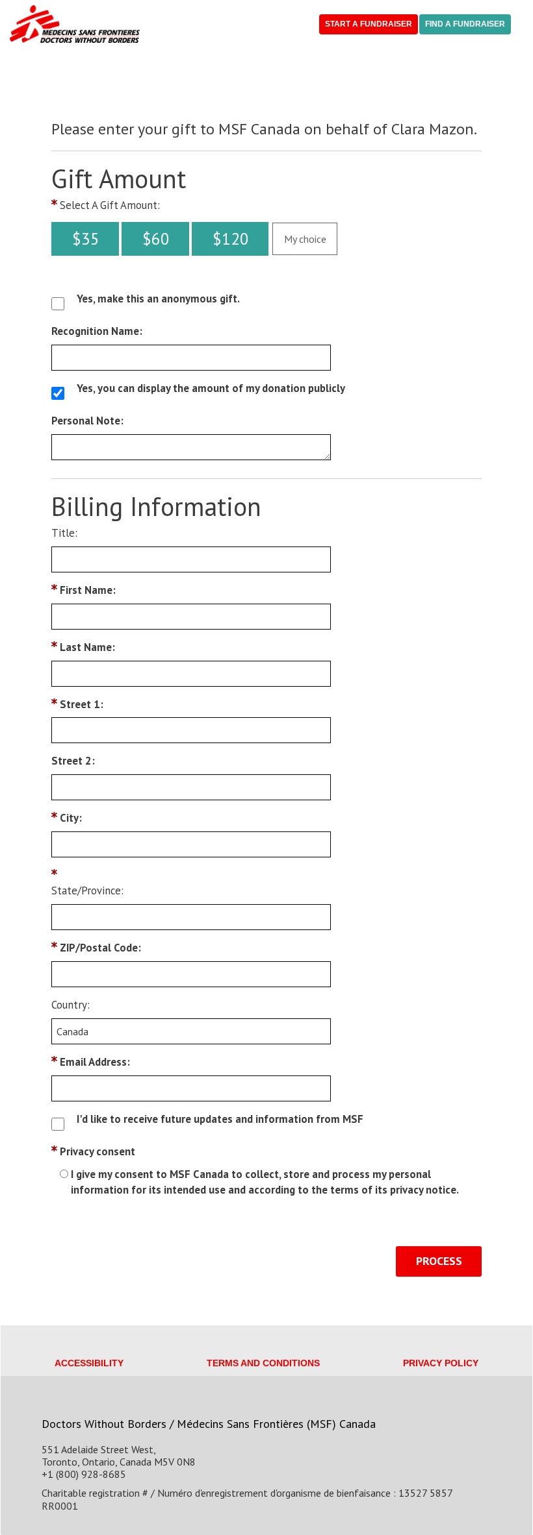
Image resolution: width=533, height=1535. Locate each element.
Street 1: (81, 704)
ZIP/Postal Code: (100, 947)
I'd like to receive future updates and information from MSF (220, 1119)
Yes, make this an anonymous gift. (158, 298)
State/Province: (87, 890)
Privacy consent (97, 1151)
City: (71, 818)
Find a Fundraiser (465, 24)
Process (439, 1260)
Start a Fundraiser (368, 24)
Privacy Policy (440, 1363)
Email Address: (95, 1062)
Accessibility (89, 1363)
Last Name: (87, 647)
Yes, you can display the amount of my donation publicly (211, 388)
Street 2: (73, 761)
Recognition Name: (96, 331)
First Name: (88, 590)
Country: (70, 1005)
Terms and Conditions (263, 1363)
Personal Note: (87, 420)
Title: (64, 533)
